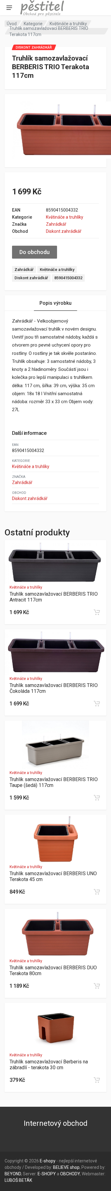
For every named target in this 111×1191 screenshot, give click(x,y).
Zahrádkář (56, 224)
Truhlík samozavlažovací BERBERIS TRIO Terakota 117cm (48, 31)
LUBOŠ (11, 1180)
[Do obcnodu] (96, 612)
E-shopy (48, 1160)
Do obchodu (34, 252)
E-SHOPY (47, 1173)
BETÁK (25, 1180)
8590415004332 (68, 278)
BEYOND (13, 1173)
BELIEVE (61, 1167)
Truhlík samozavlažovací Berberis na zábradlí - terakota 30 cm (49, 1064)
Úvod (12, 23)
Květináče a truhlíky (68, 23)
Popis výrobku (55, 303)
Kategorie (33, 23)
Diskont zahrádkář (63, 231)
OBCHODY (70, 1173)
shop (75, 1167)
